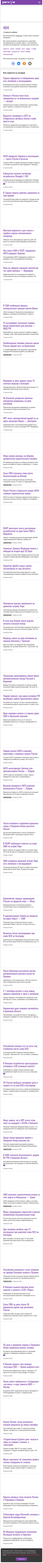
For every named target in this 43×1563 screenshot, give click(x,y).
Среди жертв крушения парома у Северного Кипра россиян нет (18, 1139)
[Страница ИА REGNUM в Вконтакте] (18, 63)
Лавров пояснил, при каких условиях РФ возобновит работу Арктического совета (21, 697)
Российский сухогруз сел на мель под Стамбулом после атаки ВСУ (20, 1047)
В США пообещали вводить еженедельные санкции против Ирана (20, 307)
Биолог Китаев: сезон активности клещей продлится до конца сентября (20, 1423)
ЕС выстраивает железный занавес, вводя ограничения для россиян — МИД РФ (19, 325)
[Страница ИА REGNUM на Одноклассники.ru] (24, 63)
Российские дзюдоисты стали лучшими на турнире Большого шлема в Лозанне (21, 1271)
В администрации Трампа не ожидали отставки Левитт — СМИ (20, 917)
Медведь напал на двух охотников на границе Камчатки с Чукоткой (20, 639)
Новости (6, 49)
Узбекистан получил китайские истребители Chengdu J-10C (17, 175)
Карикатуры (16, 51)
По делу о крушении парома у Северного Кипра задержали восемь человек (21, 1346)
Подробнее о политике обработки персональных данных (23, 1555)
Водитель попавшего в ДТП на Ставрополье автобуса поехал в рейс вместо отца (19, 118)
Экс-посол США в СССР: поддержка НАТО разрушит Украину (19, 252)
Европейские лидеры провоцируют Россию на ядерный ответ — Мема (19, 900)
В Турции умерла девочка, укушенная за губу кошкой (21, 194)
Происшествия (8, 54)
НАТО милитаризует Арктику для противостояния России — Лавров (18, 769)
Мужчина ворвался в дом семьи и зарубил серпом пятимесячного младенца (18, 233)
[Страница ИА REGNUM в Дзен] (30, 63)
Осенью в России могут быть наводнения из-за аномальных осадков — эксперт (21, 98)
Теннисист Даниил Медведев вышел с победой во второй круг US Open (20, 549)
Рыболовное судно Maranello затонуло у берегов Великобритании (21, 1515)
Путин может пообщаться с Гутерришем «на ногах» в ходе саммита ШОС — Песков (21, 1384)
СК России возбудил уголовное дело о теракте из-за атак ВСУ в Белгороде (20, 1084)
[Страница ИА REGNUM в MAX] (13, 63)
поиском (19, 36)
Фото (23, 49)
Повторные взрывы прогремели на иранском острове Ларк (19, 604)
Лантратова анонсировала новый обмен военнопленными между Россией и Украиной (21, 678)
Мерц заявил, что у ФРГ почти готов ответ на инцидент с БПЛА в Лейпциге (20, 1121)
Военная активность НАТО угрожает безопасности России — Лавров (19, 787)
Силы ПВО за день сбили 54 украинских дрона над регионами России (18, 1307)
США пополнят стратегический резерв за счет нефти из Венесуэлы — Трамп (21, 1196)
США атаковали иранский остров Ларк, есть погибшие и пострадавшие (20, 862)
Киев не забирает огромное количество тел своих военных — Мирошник (20, 269)
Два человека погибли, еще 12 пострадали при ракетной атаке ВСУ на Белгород (21, 1231)
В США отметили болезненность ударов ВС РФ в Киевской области (21, 1156)
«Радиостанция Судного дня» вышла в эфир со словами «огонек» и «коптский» (20, 1441)
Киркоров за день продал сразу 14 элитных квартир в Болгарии (19, 382)
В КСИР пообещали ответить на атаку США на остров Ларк (20, 845)
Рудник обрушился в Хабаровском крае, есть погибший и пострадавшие (21, 79)
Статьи (12, 49)
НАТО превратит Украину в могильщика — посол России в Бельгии (21, 157)
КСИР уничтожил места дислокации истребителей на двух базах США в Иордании (19, 530)
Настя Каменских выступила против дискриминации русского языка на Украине (19, 973)
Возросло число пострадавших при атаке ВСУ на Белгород (19, 934)
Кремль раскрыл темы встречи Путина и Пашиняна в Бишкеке (20, 1498)
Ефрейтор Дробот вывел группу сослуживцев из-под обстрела (17, 567)
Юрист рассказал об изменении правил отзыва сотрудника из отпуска (21, 1460)
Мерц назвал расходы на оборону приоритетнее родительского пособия (20, 457)
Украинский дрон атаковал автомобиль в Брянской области (20, 1009)
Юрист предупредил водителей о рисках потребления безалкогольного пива (21, 1213)
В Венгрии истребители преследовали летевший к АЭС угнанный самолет (20, 1064)
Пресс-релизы (25, 51)
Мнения (18, 49)
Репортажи (6, 51)
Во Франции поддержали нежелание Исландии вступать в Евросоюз (20, 1533)
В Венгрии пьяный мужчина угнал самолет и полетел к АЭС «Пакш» (18, 1288)
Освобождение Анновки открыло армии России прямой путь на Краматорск (21, 344)
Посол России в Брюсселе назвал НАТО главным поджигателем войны (21, 492)
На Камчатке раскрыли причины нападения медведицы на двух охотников (18, 400)
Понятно (21, 1559)
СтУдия (33, 49)
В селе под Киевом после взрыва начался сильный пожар (18, 622)
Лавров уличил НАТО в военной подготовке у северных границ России (20, 752)
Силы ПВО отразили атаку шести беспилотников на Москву (18, 474)
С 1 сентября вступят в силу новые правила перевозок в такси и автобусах (20, 992)
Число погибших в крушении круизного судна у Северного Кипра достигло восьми (20, 825)
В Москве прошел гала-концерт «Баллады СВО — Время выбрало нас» (21, 1365)
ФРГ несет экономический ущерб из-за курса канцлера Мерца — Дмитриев (20, 419)
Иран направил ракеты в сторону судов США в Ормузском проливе (21, 714)
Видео (28, 49)
